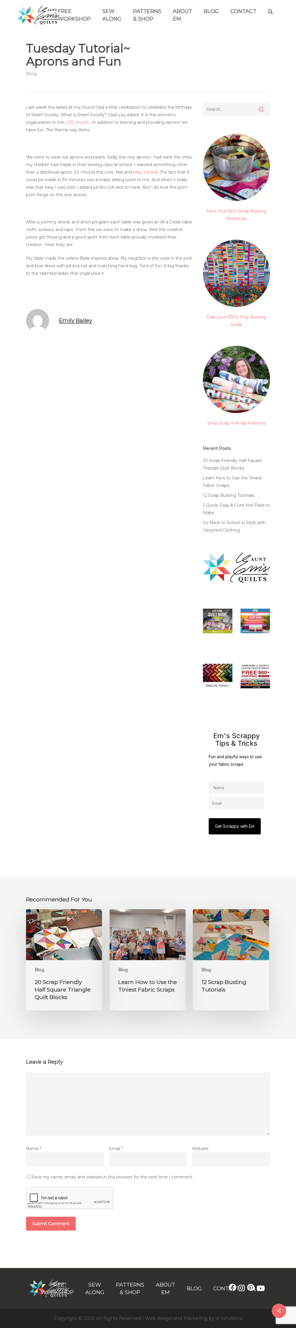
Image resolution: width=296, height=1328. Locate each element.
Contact (243, 11)
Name (33, 1148)
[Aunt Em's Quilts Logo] (38, 23)
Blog (211, 11)
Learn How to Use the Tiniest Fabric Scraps (232, 481)
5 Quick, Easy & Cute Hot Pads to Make (236, 509)
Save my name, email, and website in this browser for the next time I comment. (112, 1177)
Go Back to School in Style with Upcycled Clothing (234, 526)
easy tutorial (145, 172)
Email (116, 1148)
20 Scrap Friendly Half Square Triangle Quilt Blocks (232, 464)
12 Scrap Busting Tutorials (228, 495)
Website (200, 1148)
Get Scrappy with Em (234, 826)
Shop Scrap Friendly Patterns (236, 423)
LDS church (77, 122)
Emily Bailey (75, 320)
